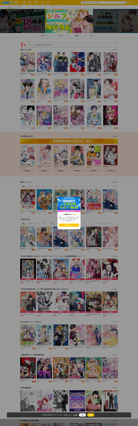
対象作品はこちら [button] (69, 225)
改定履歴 (75, 415)
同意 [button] (91, 415)
